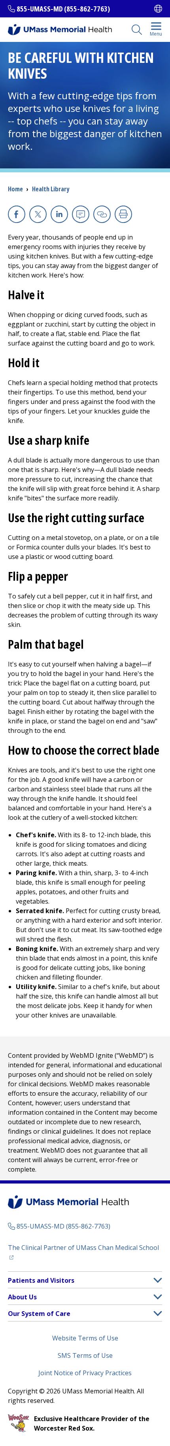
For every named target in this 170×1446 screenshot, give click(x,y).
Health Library (50, 189)
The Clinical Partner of (85, 1247)
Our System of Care (39, 1313)
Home (15, 189)
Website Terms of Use (85, 1338)
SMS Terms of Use (85, 1355)
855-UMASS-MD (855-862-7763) (63, 8)
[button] (157, 1280)
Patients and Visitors (41, 1280)
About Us (22, 1297)
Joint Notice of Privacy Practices (85, 1373)
